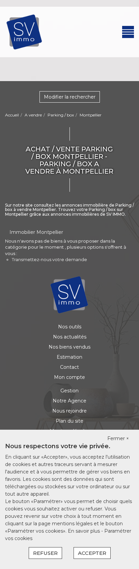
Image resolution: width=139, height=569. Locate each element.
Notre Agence (69, 401)
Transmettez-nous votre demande (49, 259)
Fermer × (118, 438)
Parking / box (61, 114)
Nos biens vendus (69, 347)
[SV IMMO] (24, 32)
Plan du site (69, 421)
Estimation (69, 357)
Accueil (12, 114)
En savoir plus (84, 531)
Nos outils (69, 327)
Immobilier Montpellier (36, 232)
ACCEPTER (92, 553)
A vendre (33, 114)
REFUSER (45, 553)
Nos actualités (69, 337)
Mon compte (69, 377)
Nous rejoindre (69, 411)
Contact (69, 367)
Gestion (69, 391)
